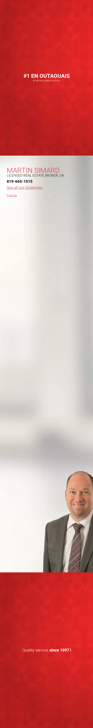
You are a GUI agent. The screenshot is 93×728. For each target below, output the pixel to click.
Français (12, 195)
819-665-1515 (20, 181)
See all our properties (24, 187)
